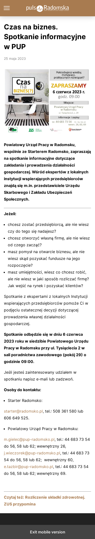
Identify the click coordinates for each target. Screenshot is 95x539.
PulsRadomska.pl (47, 8)
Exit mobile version (47, 532)
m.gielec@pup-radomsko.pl (29, 439)
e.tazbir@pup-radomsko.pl (28, 466)
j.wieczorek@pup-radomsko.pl (32, 453)
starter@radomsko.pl (23, 411)
